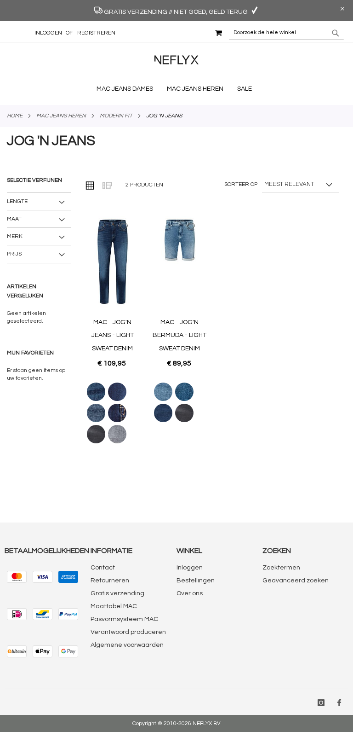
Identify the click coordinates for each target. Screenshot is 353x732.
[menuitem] (127, 89)
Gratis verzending (117, 593)
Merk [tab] (15, 236)
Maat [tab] (14, 219)
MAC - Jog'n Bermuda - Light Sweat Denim (179, 335)
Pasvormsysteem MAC (124, 619)
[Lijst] (106, 185)
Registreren (96, 33)
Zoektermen (281, 567)
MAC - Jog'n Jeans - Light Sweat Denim (112, 335)
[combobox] (286, 33)
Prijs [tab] (14, 254)
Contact (103, 567)
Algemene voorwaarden (127, 645)
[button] (124, 226)
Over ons (189, 593)
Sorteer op (240, 184)
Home (15, 116)
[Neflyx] (176, 66)
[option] (96, 392)
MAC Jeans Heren (61, 116)
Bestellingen (195, 580)
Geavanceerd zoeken (295, 580)
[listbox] (112, 413)
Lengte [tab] (17, 201)
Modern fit (116, 116)
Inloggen (48, 33)
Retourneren (110, 580)
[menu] (176, 89)
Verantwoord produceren (128, 632)
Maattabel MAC (114, 606)
